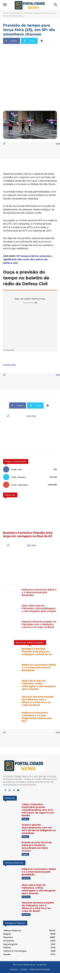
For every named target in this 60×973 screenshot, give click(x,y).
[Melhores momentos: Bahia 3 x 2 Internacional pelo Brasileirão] (11, 594)
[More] (41, 41)
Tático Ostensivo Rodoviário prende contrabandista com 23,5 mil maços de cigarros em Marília (38, 810)
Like (55, 469)
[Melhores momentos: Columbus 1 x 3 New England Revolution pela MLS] (11, 717)
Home (5, 13)
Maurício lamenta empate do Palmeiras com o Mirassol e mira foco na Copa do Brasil (39, 624)
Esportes (26, 878)
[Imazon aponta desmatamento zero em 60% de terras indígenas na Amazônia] (11, 829)
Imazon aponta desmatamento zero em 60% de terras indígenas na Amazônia (39, 828)
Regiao (25, 819)
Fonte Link (9, 364)
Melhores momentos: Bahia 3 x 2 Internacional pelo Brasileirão (39, 592)
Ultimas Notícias (16, 13)
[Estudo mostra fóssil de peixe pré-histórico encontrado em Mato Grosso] (11, 847)
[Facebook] (5, 790)
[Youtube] (18, 790)
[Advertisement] (30, 79)
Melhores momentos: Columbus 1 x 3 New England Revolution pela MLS (37, 716)
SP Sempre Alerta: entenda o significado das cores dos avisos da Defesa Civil (27, 259)
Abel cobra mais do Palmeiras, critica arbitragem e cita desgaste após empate (39, 608)
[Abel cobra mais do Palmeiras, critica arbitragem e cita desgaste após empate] (11, 610)
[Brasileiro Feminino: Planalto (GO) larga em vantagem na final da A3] (30, 515)
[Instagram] (9, 790)
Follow (53, 477)
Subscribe (52, 485)
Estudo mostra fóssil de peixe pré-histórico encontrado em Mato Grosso (37, 846)
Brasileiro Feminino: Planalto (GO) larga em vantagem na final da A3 (27, 534)
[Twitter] (14, 790)
